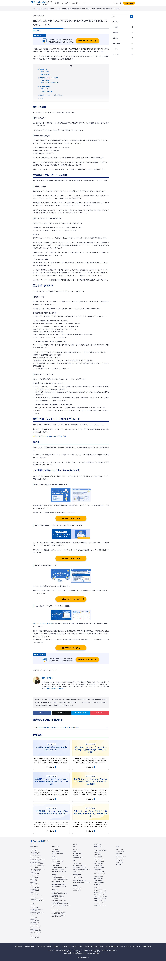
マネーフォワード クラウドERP (42, 624)
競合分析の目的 (45, 72)
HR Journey (118, 864)
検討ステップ (44, 89)
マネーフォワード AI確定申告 (37, 863)
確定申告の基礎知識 (99, 859)
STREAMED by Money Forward (59, 899)
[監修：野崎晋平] (36, 683)
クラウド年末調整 (34, 920)
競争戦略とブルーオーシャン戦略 (49, 78)
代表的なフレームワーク (47, 91)
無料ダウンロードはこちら (71, 518)
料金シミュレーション (78, 871)
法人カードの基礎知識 (99, 871)
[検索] (131, 16)
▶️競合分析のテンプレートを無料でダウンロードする (49, 436)
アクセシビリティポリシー (133, 946)
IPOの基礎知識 (67, 8)
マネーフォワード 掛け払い (36, 900)
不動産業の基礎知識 (99, 882)
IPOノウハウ (116, 54)
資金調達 (115, 32)
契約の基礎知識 (98, 865)
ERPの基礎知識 (98, 854)
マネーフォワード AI (58, 916)
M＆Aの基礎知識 (98, 880)
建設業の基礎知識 (98, 878)
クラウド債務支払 (34, 883)
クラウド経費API (77, 890)
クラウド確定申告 (37, 860)
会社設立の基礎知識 (99, 867)
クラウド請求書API (77, 888)
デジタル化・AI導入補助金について (60, 879)
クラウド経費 (33, 880)
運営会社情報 (18, 946)
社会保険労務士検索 (77, 857)
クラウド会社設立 (56, 863)
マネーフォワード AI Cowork (59, 913)
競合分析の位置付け (46, 74)
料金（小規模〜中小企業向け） (80, 867)
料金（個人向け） (77, 863)
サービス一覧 (117, 3)
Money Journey (119, 862)
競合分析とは (43, 69)
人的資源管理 (116, 43)
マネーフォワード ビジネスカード (59, 867)
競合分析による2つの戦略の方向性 (49, 83)
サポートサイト (76, 849)
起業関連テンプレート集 (100, 900)
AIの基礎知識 (97, 884)
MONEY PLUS (120, 859)
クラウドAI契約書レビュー (58, 861)
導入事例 (57, 3)
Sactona (61, 906)
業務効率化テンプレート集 (100, 905)
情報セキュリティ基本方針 (44, 946)
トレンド (115, 49)
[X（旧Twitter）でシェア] (61, 713)
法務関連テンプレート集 (100, 898)
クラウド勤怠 (36, 910)
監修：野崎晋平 (37, 31)
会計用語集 (97, 852)
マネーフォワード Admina (58, 869)
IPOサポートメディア (55, 8)
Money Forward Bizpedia (101, 849)
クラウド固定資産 (34, 886)
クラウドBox (36, 896)
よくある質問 (65, 3)
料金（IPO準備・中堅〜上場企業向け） (82, 869)
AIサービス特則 (147, 946)
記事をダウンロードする (86, 41)
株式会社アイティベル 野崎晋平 (55, 688)
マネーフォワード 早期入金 (58, 896)
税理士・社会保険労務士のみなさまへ (82, 882)
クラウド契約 (55, 859)
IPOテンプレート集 (98, 903)
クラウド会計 (33, 849)
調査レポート (119, 853)
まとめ (41, 98)
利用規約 (56, 946)
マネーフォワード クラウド (40, 8)
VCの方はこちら (128, 3)
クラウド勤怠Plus (36, 913)
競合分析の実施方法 (45, 86)
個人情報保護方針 (29, 946)
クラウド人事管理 (34, 906)
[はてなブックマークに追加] (80, 713)
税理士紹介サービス (77, 853)
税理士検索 (75, 855)
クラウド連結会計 (34, 893)
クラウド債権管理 (36, 876)
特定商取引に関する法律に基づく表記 (72, 946)
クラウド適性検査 (34, 936)
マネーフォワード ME (121, 856)
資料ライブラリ (119, 849)
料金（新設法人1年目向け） (79, 865)
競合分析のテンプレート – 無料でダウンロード (52, 95)
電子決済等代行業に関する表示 (114, 946)
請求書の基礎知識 (98, 863)
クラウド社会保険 (34, 923)
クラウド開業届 (55, 865)
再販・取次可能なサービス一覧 (59, 887)
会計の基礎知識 (98, 856)
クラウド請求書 (37, 866)
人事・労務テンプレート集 (100, 896)
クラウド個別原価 (34, 890)
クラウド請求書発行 (37, 870)
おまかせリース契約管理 (57, 853)
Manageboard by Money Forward (60, 903)
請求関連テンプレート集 (100, 890)
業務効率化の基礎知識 (99, 874)
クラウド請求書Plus (35, 873)
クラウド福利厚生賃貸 (35, 930)
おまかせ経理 (55, 849)
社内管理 (115, 27)
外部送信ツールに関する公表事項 (94, 946)
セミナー (84, 3)
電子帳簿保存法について (57, 877)
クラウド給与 (33, 916)
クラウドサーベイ (35, 933)
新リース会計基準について (58, 881)
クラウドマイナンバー (35, 926)
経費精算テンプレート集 (100, 892)
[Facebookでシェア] (42, 713)
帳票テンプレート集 (99, 894)
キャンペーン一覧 (120, 851)
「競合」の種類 (45, 80)
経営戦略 (115, 38)
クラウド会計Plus (35, 853)
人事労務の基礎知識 (99, 861)
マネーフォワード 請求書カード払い (60, 893)
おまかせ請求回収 (56, 851)
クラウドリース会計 (36, 856)
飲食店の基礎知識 (98, 876)
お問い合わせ (75, 3)
